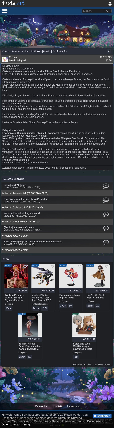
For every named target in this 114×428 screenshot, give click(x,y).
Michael (30, 168)
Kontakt (58, 406)
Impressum (73, 406)
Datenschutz (42, 406)
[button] (4, 11)
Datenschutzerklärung (16, 424)
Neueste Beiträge (13, 179)
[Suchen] (107, 11)
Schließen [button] (103, 416)
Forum (6, 51)
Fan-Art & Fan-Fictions (26, 51)
